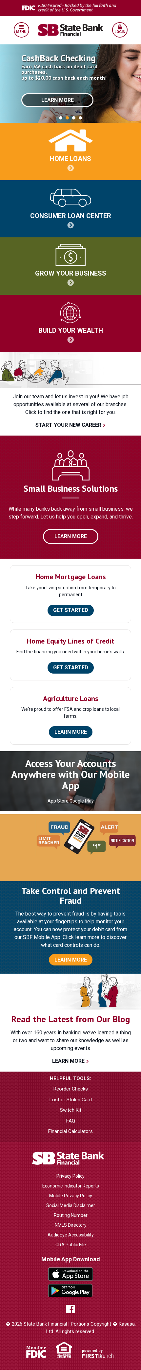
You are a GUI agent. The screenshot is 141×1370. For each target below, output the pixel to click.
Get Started (70, 610)
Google (70, 1291)
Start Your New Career (68, 425)
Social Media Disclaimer (70, 1205)
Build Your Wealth (70, 330)
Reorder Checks (70, 1089)
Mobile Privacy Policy (70, 1195)
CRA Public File (70, 1244)
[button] (21, 30)
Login (119, 32)
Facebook (70, 1309)
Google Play (82, 801)
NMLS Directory (71, 1225)
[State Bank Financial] (70, 30)
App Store (58, 801)
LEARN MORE (70, 960)
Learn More (57, 100)
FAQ (70, 1121)
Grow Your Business (70, 273)
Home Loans (70, 159)
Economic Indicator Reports (70, 1186)
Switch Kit (70, 1110)
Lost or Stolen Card (71, 1100)
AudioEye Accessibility (71, 1235)
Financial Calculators (70, 1131)
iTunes (70, 1274)
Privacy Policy (70, 1176)
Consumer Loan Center (70, 216)
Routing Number (71, 1215)
